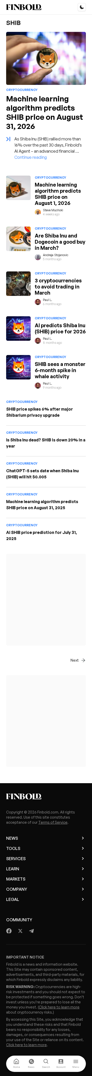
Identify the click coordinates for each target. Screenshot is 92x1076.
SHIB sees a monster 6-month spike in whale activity (60, 370)
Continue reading (30, 157)
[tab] (16, 1064)
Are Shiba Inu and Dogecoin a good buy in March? (60, 241)
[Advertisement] (46, 600)
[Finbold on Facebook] (9, 931)
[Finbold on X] (20, 931)
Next (75, 660)
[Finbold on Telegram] (31, 931)
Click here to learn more (59, 1007)
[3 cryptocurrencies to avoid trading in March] (18, 283)
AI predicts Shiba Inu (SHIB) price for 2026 (60, 328)
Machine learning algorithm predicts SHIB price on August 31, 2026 (44, 112)
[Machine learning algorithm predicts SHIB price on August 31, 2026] (46, 58)
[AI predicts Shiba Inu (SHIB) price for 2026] (18, 328)
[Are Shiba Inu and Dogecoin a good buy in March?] (18, 239)
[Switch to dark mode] (82, 7)
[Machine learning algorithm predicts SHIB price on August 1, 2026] (18, 188)
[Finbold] (23, 7)
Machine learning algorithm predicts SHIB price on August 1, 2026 (58, 193)
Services (16, 858)
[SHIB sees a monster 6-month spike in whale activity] (18, 367)
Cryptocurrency (22, 90)
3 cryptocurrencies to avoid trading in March (58, 286)
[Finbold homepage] (46, 796)
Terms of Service (52, 822)
